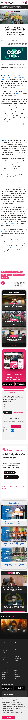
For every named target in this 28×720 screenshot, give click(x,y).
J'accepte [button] (9, 717)
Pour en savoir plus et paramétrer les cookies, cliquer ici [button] (12, 712)
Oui (6, 404)
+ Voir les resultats (18, 412)
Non (6, 406)
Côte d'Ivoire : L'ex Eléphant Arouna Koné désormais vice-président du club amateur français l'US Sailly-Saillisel (11, 8)
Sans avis (7, 408)
